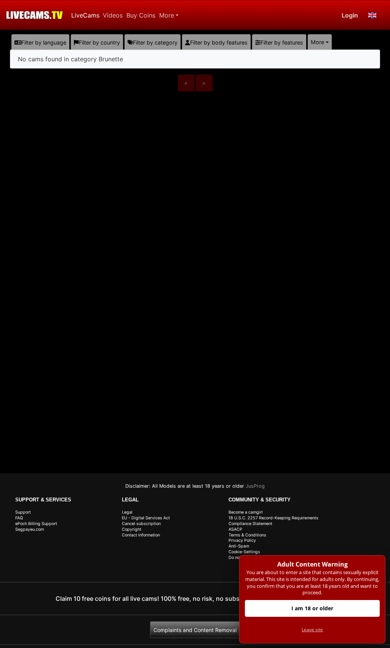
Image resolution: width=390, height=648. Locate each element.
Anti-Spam (239, 546)
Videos (113, 15)
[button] (372, 15)
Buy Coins (140, 15)
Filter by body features (219, 42)
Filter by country (99, 42)
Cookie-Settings (244, 551)
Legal (127, 512)
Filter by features (282, 42)
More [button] (317, 42)
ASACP (235, 529)
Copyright (131, 529)
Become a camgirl (246, 512)
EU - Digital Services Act (146, 518)
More (166, 15)
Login (350, 15)
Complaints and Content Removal (195, 630)
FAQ (19, 518)
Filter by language (43, 42)
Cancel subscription (141, 523)
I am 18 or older (312, 608)
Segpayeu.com (29, 529)
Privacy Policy (242, 540)
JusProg (255, 486)
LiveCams (85, 15)
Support (23, 512)
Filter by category (155, 42)
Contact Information (141, 535)
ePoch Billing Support (36, 523)
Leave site (312, 629)
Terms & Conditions (247, 535)
